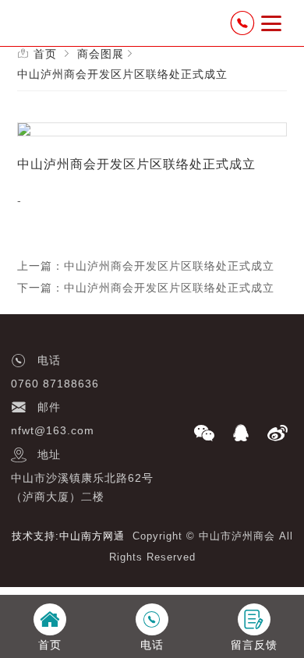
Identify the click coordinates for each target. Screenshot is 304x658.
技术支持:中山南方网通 (68, 536)
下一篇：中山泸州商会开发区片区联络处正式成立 (145, 287)
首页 (45, 54)
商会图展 (100, 54)
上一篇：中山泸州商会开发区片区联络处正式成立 (145, 266)
